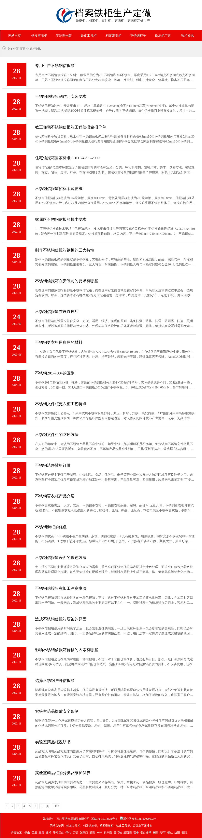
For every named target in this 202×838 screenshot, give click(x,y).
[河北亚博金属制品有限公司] (101, 15)
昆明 (75, 832)
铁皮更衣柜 (39, 35)
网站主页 (14, 35)
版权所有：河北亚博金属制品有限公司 (66, 818)
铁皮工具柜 (88, 35)
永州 (99, 832)
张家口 (84, 832)
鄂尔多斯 (146, 832)
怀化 (68, 832)
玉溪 (41, 832)
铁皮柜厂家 (163, 35)
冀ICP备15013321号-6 (104, 818)
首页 (22, 48)
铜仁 (170, 832)
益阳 (177, 832)
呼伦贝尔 (58, 832)
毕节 (163, 832)
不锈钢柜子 (138, 35)
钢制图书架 (64, 35)
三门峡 (118, 832)
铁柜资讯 (187, 35)
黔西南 (127, 832)
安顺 (184, 832)
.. (56, 806)
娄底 (34, 832)
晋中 (136, 832)
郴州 (156, 832)
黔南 (92, 832)
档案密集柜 (113, 35)
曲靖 (48, 832)
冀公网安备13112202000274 (139, 818)
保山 (27, 832)
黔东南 (108, 832)
